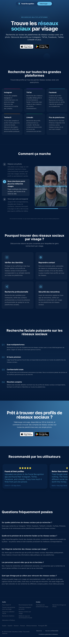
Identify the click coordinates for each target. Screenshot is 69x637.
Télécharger (43, 4)
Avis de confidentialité (51, 630)
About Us (39, 630)
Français (22, 625)
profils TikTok (32, 98)
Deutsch (16, 625)
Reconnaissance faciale (25, 605)
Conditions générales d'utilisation (48, 634)
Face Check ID (6, 605)
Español (10, 625)
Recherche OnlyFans (8, 616)
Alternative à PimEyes (8, 620)
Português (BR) (42, 625)
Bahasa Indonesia (31, 625)
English (4, 625)
